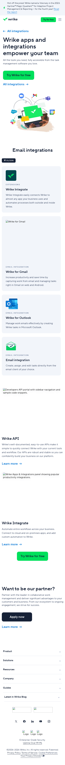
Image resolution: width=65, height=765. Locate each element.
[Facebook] (24, 721)
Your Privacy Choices (31, 756)
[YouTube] (40, 721)
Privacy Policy (14, 753)
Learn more (10, 464)
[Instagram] (49, 721)
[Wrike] (11, 20)
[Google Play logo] (43, 710)
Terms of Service (29, 753)
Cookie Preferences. (48, 753)
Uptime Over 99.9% (32, 743)
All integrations (18, 31)
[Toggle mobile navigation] (60, 20)
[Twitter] (16, 721)
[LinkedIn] (32, 721)
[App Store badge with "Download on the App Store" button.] (21, 710)
